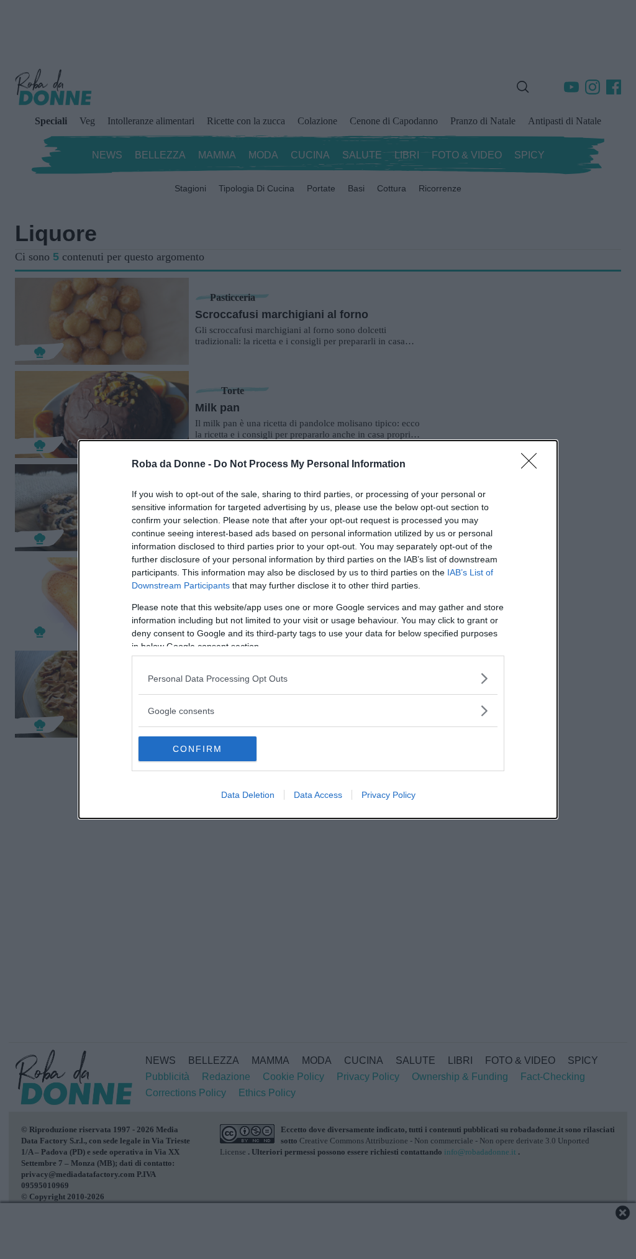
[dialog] (318, 629)
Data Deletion (248, 795)
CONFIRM (197, 749)
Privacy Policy (388, 795)
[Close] (533, 465)
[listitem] (318, 678)
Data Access (318, 795)
